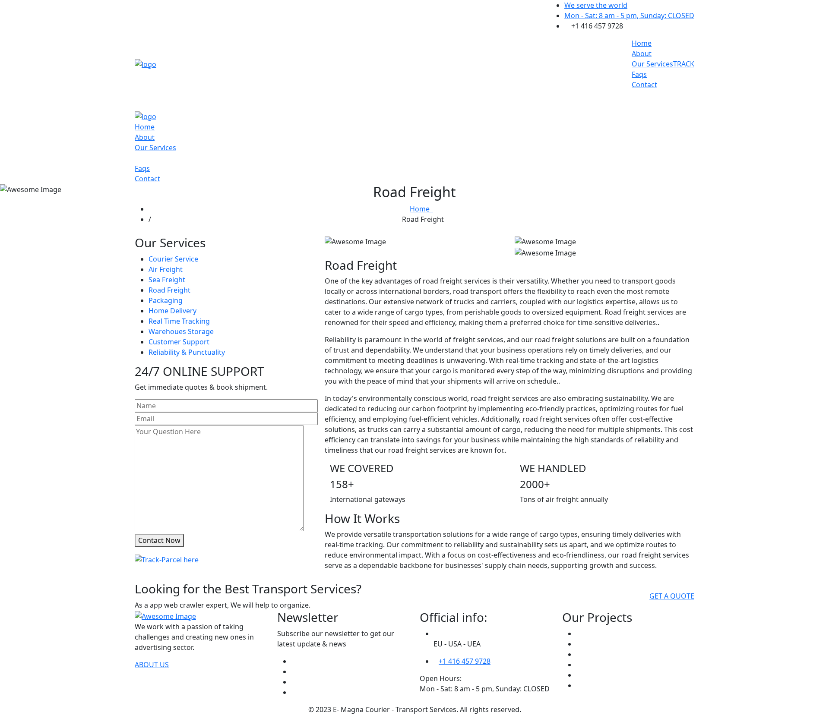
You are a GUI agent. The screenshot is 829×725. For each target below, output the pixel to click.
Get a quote (671, 596)
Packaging (166, 300)
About (642, 53)
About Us (152, 664)
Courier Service (173, 259)
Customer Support (179, 342)
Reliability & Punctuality (187, 352)
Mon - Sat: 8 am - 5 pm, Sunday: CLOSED (629, 15)
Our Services (652, 64)
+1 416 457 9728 (464, 661)
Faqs (639, 74)
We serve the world (595, 5)
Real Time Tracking (179, 321)
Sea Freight (167, 279)
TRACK (683, 64)
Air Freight (166, 269)
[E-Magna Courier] (145, 63)
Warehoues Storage (181, 331)
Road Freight (169, 290)
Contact (644, 84)
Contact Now (159, 540)
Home (642, 43)
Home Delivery (172, 310)
